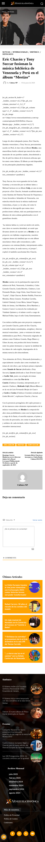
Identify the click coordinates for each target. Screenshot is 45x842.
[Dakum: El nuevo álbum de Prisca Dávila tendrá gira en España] (36, 713)
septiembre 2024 (16, 789)
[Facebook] (12, 833)
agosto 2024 (14, 793)
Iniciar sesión (37, 520)
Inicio (4, 12)
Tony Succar (33, 445)
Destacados (7, 54)
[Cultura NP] (5, 82)
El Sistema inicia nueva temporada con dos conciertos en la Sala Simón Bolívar (16, 701)
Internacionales (20, 52)
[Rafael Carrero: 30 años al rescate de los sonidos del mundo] (34, 606)
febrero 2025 (15, 778)
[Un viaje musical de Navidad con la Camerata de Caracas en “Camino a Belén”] (34, 622)
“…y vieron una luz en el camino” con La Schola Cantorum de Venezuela (15, 656)
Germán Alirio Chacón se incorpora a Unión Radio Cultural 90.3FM (33, 457)
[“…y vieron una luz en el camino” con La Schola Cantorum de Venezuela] (34, 655)
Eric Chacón (9, 445)
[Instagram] (19, 833)
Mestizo (21, 445)
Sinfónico (34, 52)
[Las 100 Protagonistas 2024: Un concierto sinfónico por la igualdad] (36, 757)
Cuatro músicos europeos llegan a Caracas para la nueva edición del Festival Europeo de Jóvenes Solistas (16, 745)
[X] (26, 833)
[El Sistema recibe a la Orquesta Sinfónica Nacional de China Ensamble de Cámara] (36, 689)
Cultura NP (14, 83)
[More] (34, 89)
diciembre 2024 (16, 782)
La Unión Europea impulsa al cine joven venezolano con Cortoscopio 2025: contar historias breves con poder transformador (16, 590)
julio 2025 (13, 774)
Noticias (11, 12)
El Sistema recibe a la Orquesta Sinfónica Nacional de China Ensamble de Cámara (14, 689)
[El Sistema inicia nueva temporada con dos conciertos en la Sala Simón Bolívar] (36, 701)
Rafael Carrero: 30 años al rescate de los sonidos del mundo (16, 606)
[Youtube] (32, 833)
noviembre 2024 (16, 785)
